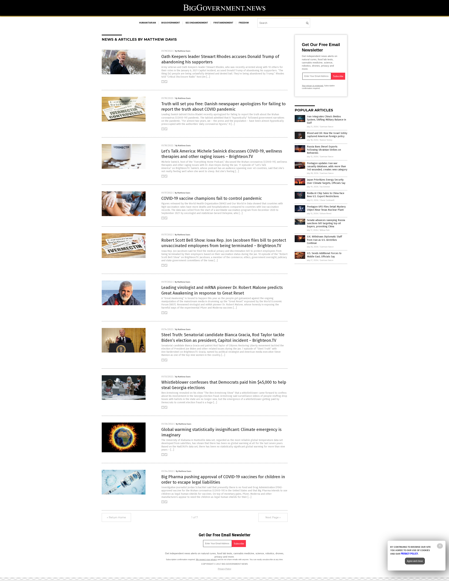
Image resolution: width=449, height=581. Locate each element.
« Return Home (116, 517)
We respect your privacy (206, 559)
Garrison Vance (326, 127)
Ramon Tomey (326, 140)
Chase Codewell (327, 200)
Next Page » (273, 517)
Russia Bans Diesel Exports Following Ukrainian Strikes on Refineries (324, 149)
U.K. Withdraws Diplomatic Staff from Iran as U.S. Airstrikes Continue (324, 239)
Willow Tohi (325, 230)
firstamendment (223, 23)
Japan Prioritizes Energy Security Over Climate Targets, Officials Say (326, 181)
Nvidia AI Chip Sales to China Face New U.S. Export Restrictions (325, 195)
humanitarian (147, 23)
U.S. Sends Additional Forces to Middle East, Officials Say (324, 255)
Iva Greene (325, 187)
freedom (244, 23)
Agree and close (415, 561)
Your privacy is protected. (313, 86)
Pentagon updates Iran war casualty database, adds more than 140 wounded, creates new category (327, 166)
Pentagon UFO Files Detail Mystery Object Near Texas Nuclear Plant (326, 208)
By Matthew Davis (182, 51)
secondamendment (196, 23)
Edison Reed (325, 213)
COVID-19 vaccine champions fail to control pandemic (211, 198)
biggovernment (170, 23)
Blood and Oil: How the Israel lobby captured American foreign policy (327, 135)
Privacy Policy (224, 569)
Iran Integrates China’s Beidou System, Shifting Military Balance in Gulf (326, 119)
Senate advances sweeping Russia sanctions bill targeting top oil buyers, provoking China (326, 223)
